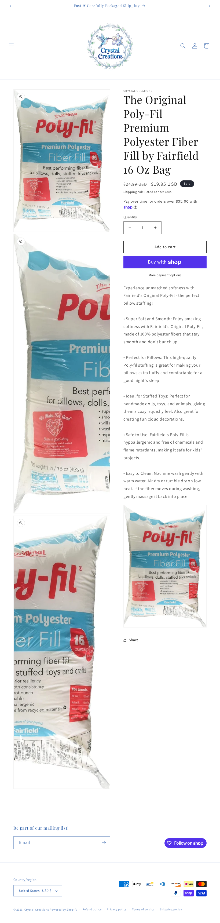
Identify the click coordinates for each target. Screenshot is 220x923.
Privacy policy (117, 909)
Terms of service (143, 909)
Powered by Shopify (63, 909)
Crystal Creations (36, 909)
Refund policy (92, 909)
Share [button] (134, 639)
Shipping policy (171, 909)
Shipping (130, 192)
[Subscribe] (104, 842)
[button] (11, 46)
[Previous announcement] (10, 6)
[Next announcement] (209, 6)
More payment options (165, 275)
